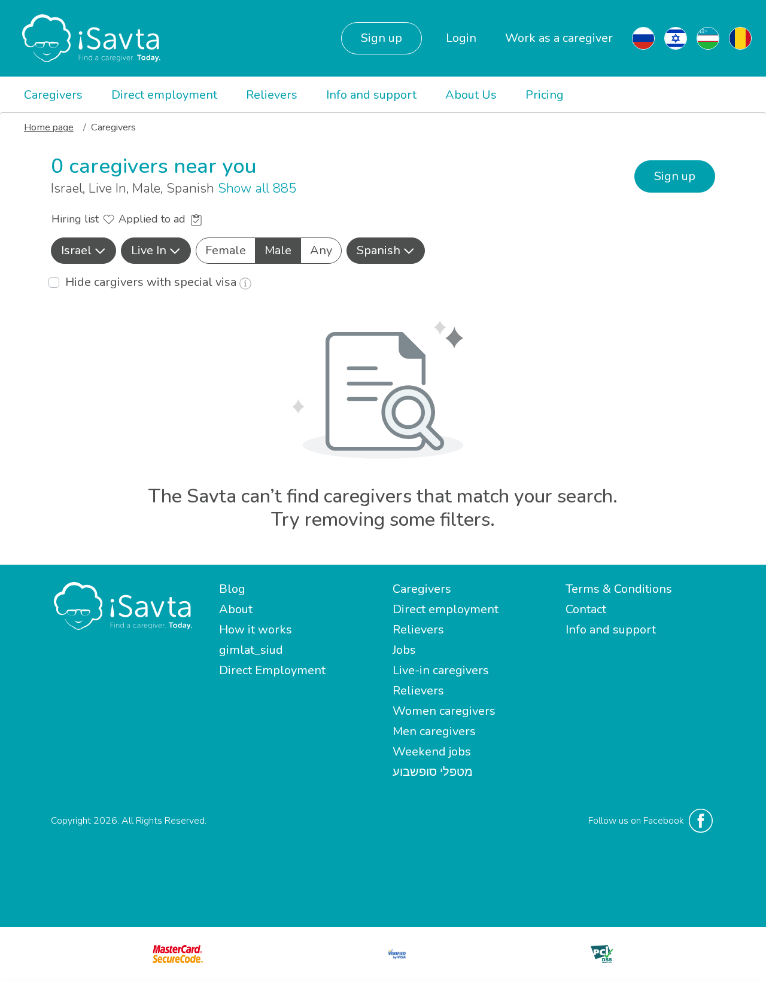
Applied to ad (153, 219)
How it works (255, 629)
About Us (471, 95)
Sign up (381, 38)
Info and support (371, 95)
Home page (49, 127)
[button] (83, 250)
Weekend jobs (432, 752)
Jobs (404, 650)
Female (225, 250)
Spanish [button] (378, 250)
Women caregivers (444, 711)
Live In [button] (148, 250)
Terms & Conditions (619, 589)
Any (321, 250)
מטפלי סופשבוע (433, 772)
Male (278, 250)
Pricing (544, 95)
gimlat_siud (251, 650)
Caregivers (53, 95)
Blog (232, 589)
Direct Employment (272, 670)
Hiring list (76, 219)
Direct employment (164, 95)
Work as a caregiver (559, 38)
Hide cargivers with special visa (152, 282)
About (236, 609)
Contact (586, 609)
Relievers (271, 95)
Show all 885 (257, 188)
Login (461, 38)
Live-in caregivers (441, 670)
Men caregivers (434, 731)
